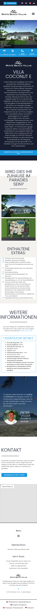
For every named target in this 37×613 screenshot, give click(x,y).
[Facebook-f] (18, 589)
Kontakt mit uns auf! (26, 331)
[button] (33, 13)
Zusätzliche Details (19, 338)
